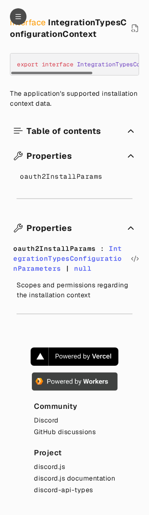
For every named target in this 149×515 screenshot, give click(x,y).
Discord (46, 420)
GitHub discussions (65, 432)
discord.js (49, 466)
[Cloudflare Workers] (75, 381)
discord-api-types (63, 490)
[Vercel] (74, 356)
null (82, 268)
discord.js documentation (74, 478)
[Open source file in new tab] (135, 28)
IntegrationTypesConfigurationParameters (67, 258)
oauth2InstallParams (61, 176)
